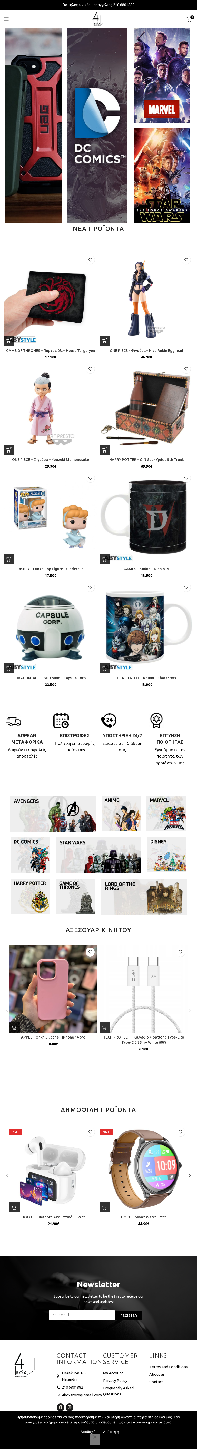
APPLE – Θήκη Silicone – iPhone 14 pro (53, 1037)
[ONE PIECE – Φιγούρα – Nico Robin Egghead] (146, 299)
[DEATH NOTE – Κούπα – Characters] (146, 626)
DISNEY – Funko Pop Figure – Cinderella (50, 569)
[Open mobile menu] (6, 19)
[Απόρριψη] (95, 1439)
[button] (9, 341)
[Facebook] (60, 1407)
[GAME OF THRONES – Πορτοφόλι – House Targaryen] (50, 299)
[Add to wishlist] (90, 259)
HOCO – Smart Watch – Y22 (143, 1217)
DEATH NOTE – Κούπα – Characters (146, 678)
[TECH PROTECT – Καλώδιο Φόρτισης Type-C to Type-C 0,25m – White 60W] (144, 989)
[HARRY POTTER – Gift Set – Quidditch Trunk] (146, 408)
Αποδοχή (88, 1432)
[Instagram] (69, 1407)
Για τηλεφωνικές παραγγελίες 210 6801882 (98, 5)
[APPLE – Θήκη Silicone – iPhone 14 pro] (53, 989)
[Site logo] (98, 19)
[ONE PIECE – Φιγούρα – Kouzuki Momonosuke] (50, 408)
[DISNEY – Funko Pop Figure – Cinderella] (50, 517)
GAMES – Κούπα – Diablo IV (146, 569)
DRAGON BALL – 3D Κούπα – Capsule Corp (50, 678)
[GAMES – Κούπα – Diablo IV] (146, 517)
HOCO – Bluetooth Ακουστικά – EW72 (53, 1217)
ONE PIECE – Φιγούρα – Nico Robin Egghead (146, 350)
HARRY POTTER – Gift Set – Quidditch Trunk (146, 460)
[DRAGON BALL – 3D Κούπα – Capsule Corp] (50, 626)
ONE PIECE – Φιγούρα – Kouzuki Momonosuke (50, 460)
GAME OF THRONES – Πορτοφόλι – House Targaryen (50, 350)
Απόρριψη (111, 1432)
